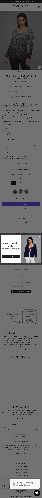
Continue (11, 256)
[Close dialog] (40, 236)
